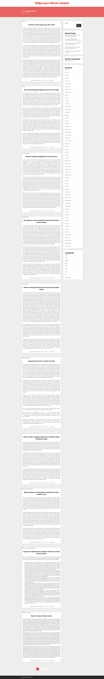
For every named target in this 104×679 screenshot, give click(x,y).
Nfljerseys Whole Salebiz (52, 3)
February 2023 (68, 160)
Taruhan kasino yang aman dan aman (41, 25)
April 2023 (67, 155)
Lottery (66, 268)
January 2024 (67, 129)
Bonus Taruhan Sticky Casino (41, 616)
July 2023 (66, 146)
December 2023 (68, 132)
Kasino (46, 80)
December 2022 (68, 166)
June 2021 (67, 214)
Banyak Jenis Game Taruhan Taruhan (41, 361)
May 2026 (67, 75)
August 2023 (67, 143)
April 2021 (67, 220)
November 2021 (68, 200)
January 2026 (67, 86)
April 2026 (67, 78)
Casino (66, 257)
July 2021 (66, 211)
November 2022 (68, 169)
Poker (66, 271)
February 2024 (68, 126)
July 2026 (66, 69)
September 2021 (68, 206)
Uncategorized (68, 277)
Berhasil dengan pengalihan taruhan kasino (41, 156)
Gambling (66, 260)
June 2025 (67, 98)
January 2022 (67, 194)
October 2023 (67, 137)
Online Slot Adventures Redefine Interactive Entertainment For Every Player (73, 40)
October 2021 (67, 203)
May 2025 (67, 100)
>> (45, 669)
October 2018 (67, 246)
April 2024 (67, 120)
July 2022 (66, 180)
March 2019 (67, 231)
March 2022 (67, 189)
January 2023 (67, 163)
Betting (66, 254)
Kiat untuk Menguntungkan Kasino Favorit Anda (41, 90)
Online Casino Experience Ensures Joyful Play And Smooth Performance (72, 48)
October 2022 (67, 172)
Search (66, 23)
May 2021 (67, 217)
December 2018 (68, 240)
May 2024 (67, 117)
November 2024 (68, 109)
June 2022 (67, 183)
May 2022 (67, 186)
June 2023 (67, 149)
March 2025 (67, 103)
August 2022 (67, 177)
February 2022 (68, 192)
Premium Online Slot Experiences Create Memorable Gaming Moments (72, 35)
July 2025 (66, 95)
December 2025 (68, 89)
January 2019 (67, 237)
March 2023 (67, 157)
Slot (65, 274)
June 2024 (67, 115)
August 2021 (67, 209)
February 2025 (68, 106)
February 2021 (68, 226)
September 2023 (68, 140)
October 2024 (67, 112)
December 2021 (68, 197)
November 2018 (68, 243)
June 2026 (67, 72)
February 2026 (68, 83)
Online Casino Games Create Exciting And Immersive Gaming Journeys (72, 43)
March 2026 (67, 80)
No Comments (51, 80)
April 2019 (67, 229)
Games (66, 263)
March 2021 (67, 223)
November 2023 (68, 135)
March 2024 (67, 123)
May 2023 (67, 152)
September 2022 (68, 174)
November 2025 (68, 92)
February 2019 (68, 234)
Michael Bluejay (34, 80)
